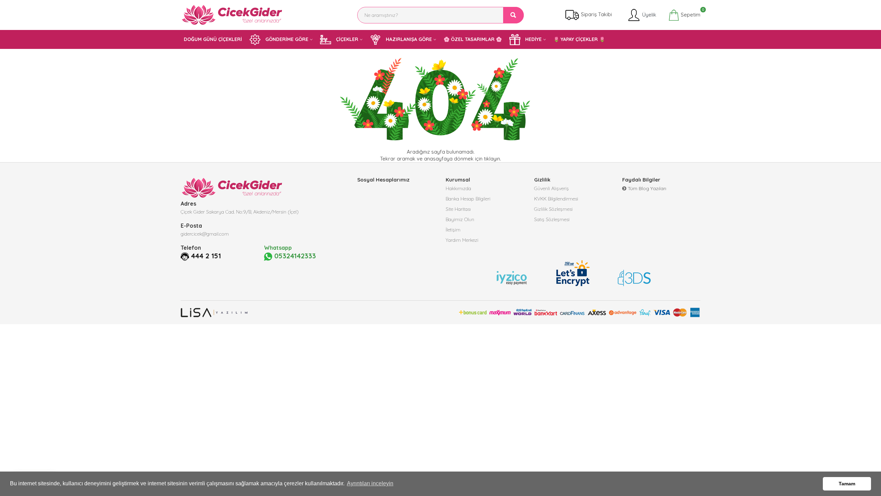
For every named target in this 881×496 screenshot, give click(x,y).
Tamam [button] (847, 483)
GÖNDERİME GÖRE (286, 39)
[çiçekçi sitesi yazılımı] (214, 312)
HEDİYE (533, 39)
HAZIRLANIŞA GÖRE (408, 39)
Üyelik (648, 14)
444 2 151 (206, 256)
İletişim (453, 230)
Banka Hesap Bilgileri (468, 199)
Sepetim (689, 14)
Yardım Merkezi (462, 240)
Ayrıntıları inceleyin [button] (370, 483)
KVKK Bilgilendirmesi (556, 199)
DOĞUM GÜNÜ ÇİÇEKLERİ (213, 39)
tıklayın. (492, 158)
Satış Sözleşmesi (552, 219)
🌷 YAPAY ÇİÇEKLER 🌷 (579, 39)
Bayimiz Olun (460, 219)
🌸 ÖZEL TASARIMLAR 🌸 (473, 39)
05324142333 (294, 256)
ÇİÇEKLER (346, 39)
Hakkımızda (458, 188)
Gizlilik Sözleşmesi (553, 209)
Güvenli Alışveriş (551, 188)
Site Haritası (458, 209)
